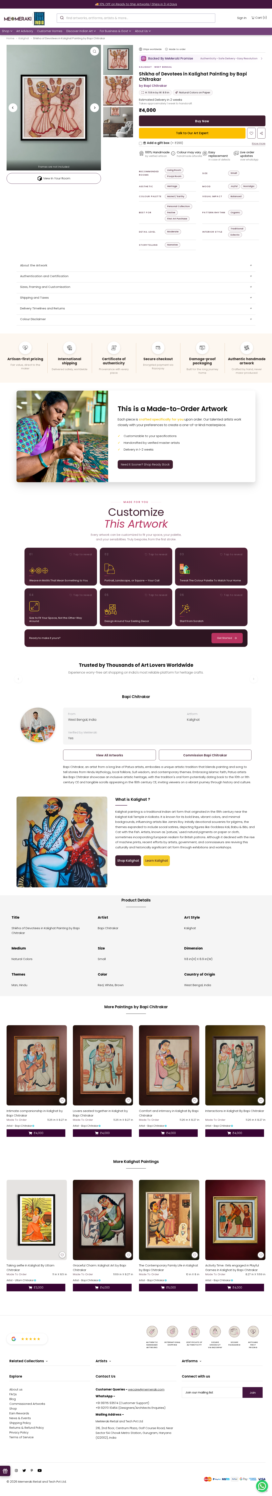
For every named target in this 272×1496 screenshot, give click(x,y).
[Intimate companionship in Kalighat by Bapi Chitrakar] (37, 1065)
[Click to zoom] (94, 51)
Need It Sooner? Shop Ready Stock (145, 464)
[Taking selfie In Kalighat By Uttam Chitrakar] (37, 1220)
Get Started (224, 638)
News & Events (20, 1418)
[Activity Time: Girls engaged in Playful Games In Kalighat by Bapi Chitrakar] (235, 1220)
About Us (141, 31)
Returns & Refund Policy (26, 1428)
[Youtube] (40, 1471)
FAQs (13, 1394)
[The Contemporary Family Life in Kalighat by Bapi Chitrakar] (169, 1220)
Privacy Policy (18, 1432)
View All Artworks (109, 755)
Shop (5, 31)
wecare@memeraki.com (146, 1389)
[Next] (94, 107)
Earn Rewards (19, 1413)
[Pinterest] (32, 1471)
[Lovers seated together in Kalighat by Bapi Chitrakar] (103, 1065)
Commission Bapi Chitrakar (205, 755)
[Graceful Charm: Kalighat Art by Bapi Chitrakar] (103, 1220)
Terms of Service (21, 1437)
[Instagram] (16, 1471)
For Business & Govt (114, 31)
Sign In (242, 18)
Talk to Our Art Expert (192, 133)
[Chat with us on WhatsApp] (262, 1486)
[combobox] (136, 18)
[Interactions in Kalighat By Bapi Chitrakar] (235, 1065)
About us (16, 1389)
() (261, 17)
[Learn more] (166, 49)
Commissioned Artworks (27, 1404)
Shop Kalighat (128, 860)
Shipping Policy (20, 1423)
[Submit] (61, 17)
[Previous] (13, 107)
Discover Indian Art (79, 31)
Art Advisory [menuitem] (24, 31)
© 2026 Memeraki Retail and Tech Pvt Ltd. (37, 1481)
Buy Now (202, 121)
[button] (202, 59)
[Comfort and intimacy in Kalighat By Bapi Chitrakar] (169, 1065)
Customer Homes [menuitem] (49, 31)
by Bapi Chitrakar (153, 86)
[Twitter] (24, 1471)
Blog (12, 1399)
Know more (258, 143)
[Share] (261, 133)
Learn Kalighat (156, 860)
